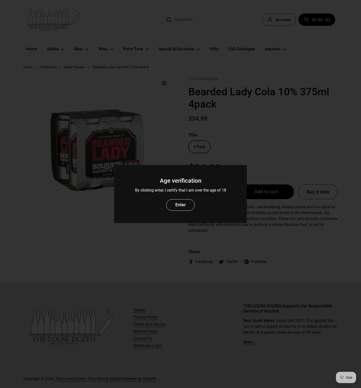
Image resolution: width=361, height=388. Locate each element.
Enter (180, 204)
